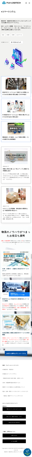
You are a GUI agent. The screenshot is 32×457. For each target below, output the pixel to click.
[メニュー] (29, 2)
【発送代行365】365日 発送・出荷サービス (13, 378)
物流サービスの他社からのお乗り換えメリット (14, 387)
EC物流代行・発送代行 (8, 369)
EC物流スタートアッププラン (10, 374)
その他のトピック (4, 42)
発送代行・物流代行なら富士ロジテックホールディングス (16, 451)
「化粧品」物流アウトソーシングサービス (13, 395)
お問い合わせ (14, 435)
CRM (13, 35)
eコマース (19, 35)
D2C (3, 35)
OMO (8, 35)
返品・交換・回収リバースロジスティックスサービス (15, 391)
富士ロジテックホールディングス (14, 409)
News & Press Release (14, 422)
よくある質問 (14, 441)
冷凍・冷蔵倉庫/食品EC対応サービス (11, 382)
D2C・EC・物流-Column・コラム (14, 416)
